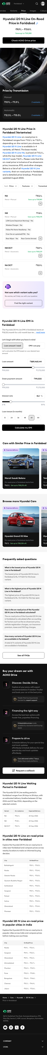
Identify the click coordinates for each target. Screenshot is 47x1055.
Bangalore (8, 978)
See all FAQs (23, 655)
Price (23, 11)
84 (38, 418)
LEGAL (5, 1047)
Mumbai (7, 968)
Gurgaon (7, 891)
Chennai (7, 983)
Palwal (6, 896)
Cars (12, 998)
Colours (43, 11)
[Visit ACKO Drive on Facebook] (22, 1027)
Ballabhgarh (9, 865)
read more (40, 332)
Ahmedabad (9, 963)
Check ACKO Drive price (23, 40)
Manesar (7, 911)
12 (5, 418)
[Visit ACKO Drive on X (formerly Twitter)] (17, 1027)
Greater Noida (9, 876)
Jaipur (6, 989)
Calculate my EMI (23, 427)
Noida (6, 870)
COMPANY (7, 1041)
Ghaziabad (8, 906)
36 (18, 418)
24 (12, 418)
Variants (13, 11)
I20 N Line (30, 998)
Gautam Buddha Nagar (13, 881)
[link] (21, 461)
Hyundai (20, 998)
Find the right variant (23, 303)
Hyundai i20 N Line (12, 137)
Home (5, 998)
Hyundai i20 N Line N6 (14, 152)
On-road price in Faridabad (15, 482)
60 (32, 418)
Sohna (6, 901)
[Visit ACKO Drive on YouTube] (5, 1027)
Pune (6, 973)
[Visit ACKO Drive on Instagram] (11, 1027)
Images (33, 11)
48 (25, 418)
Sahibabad (8, 886)
